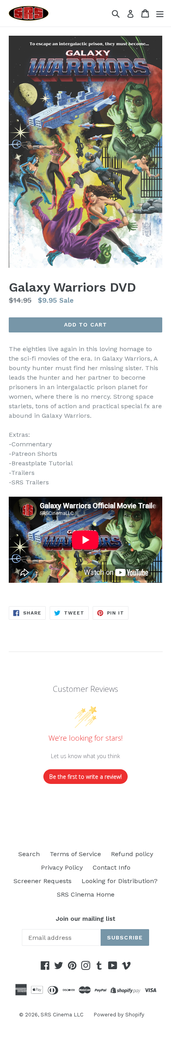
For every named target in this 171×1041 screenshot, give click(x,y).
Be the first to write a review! (85, 776)
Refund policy (132, 854)
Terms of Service (75, 854)
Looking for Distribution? (119, 881)
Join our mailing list (85, 918)
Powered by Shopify (118, 1015)
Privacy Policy (62, 867)
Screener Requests (43, 881)
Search (29, 854)
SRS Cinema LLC (62, 1015)
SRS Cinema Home (86, 894)
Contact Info (111, 867)
